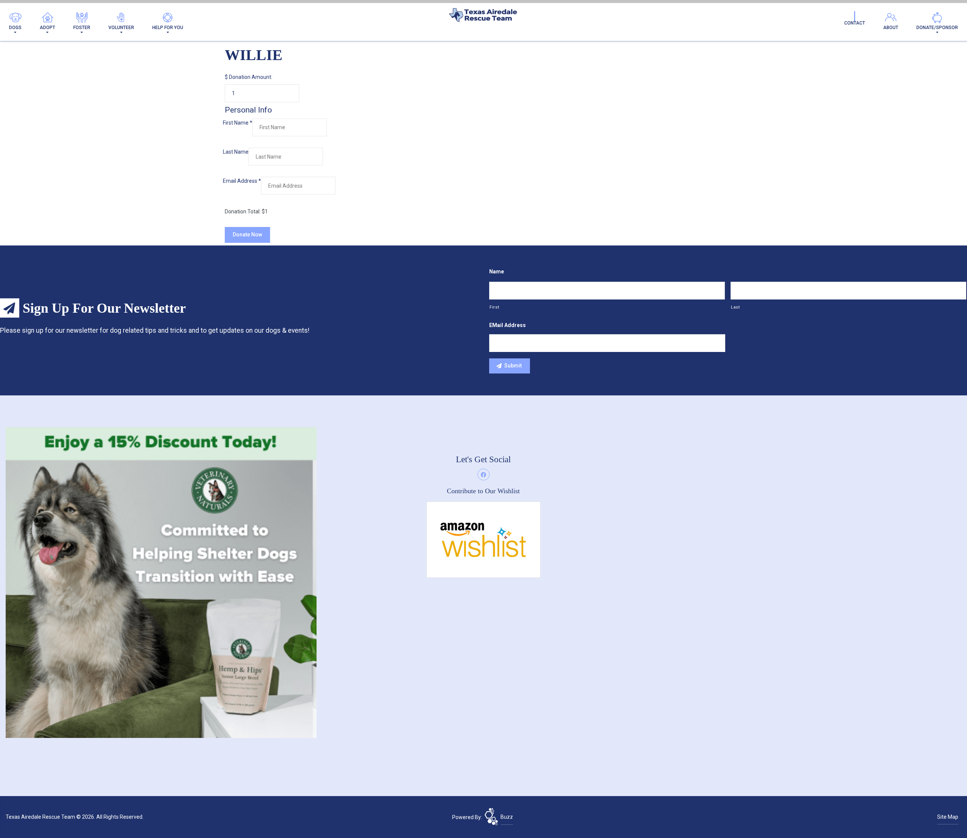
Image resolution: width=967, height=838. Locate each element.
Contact (854, 23)
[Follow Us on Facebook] (483, 475)
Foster (81, 27)
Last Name (236, 152)
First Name (237, 123)
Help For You (167, 27)
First (494, 307)
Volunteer (121, 27)
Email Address (242, 181)
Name (496, 272)
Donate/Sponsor (937, 27)
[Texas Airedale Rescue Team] (483, 16)
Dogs (15, 27)
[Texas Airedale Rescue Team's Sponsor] (161, 582)
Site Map (947, 817)
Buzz (506, 817)
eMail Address (507, 325)
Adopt (47, 27)
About (890, 27)
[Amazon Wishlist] (483, 539)
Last (735, 307)
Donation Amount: (250, 77)
